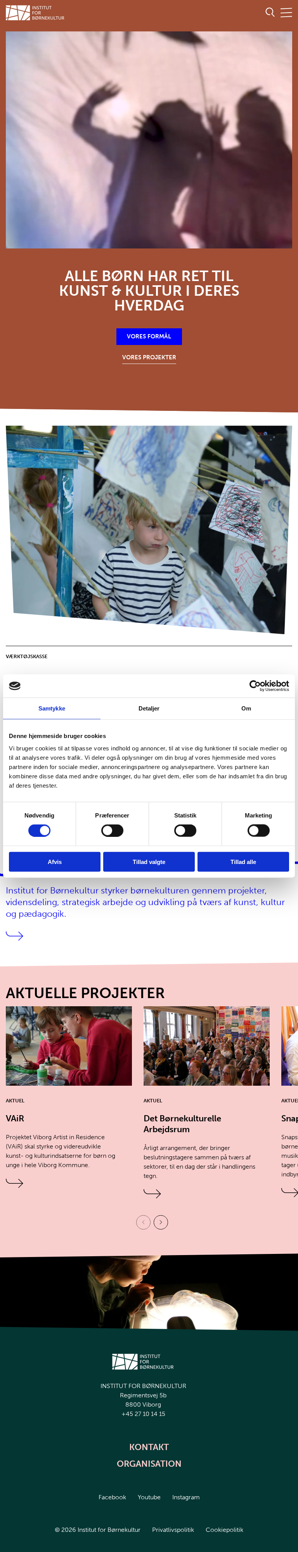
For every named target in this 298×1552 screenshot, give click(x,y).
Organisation (149, 1464)
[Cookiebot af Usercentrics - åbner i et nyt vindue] (255, 686)
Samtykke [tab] (51, 708)
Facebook (112, 1497)
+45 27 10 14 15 (143, 1413)
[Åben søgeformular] (270, 13)
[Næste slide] (161, 1222)
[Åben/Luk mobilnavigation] (286, 13)
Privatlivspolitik (173, 1529)
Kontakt (149, 1447)
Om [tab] (246, 708)
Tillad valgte (149, 861)
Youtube (149, 1497)
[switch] (106, 829)
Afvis (55, 861)
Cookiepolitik (224, 1529)
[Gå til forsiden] (35, 13)
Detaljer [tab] (149, 708)
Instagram (186, 1497)
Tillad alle (243, 861)
